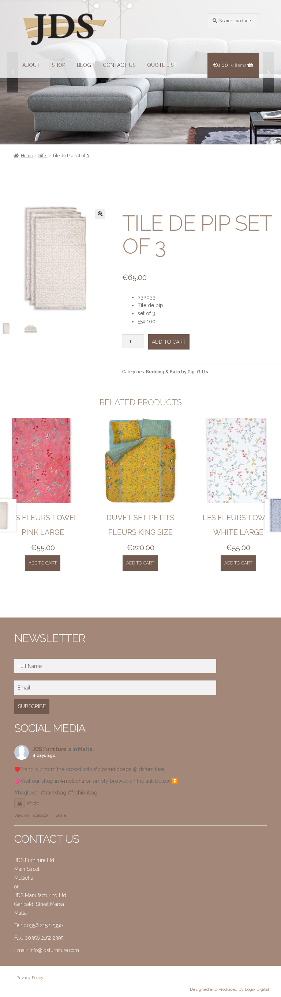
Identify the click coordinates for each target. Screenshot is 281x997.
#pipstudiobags (112, 769)
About (31, 65)
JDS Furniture (49, 749)
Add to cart (169, 342)
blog (84, 65)
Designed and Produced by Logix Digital (229, 989)
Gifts (42, 155)
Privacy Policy (30, 977)
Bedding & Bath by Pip (170, 371)
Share (60, 815)
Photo (33, 803)
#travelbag (53, 793)
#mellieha (72, 781)
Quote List (162, 65)
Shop (58, 65)
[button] (100, 214)
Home (27, 155)
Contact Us (119, 65)
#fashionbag (82, 793)
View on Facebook (31, 815)
